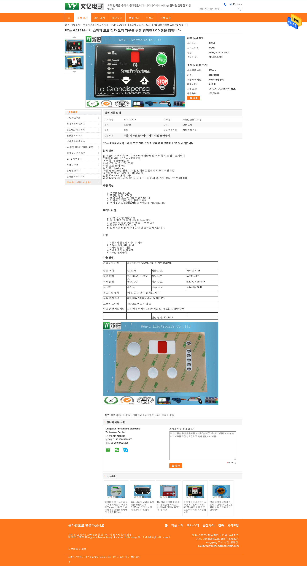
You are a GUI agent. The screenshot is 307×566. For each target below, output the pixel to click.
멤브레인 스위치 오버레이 (95, 25)
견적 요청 (165, 17)
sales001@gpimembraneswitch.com (218, 545)
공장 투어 (117, 17)
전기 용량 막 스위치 (76, 124)
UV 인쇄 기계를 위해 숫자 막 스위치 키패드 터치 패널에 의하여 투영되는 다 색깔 (168, 506)
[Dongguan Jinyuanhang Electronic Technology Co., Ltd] (84, 6)
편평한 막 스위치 (75, 135)
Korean (236, 4)
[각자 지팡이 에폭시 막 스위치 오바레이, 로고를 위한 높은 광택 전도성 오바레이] (221, 491)
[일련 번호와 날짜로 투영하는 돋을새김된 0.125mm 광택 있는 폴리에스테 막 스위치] (142, 491)
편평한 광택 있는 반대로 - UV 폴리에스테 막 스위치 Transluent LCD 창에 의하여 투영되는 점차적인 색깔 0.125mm (116, 507)
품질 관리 (134, 17)
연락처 (150, 17)
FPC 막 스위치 (73, 118)
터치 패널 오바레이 (142, 415)
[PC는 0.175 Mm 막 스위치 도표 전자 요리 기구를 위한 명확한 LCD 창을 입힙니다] (74, 46)
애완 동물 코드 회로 (76, 153)
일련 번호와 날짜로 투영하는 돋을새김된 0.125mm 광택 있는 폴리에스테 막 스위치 (142, 506)
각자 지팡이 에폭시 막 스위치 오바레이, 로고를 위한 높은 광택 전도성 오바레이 (221, 506)
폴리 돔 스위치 (73, 170)
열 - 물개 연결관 (74, 159)
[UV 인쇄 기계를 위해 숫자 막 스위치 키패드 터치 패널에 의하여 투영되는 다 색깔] (168, 491)
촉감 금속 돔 (72, 165)
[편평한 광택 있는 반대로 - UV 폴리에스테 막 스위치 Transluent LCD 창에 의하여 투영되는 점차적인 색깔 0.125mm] (116, 491)
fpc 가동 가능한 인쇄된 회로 (80, 147)
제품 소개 (82, 17)
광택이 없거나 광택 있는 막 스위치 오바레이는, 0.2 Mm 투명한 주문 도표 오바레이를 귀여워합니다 (195, 507)
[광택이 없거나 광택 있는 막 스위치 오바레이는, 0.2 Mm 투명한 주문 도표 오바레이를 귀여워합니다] (195, 491)
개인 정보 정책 (76, 534)
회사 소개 (99, 17)
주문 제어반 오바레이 (121, 415)
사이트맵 (233, 525)
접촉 (195, 98)
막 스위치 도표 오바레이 (163, 415)
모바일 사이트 (78, 549)
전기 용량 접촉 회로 (76, 141)
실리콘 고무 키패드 (76, 176)
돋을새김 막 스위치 (76, 129)
